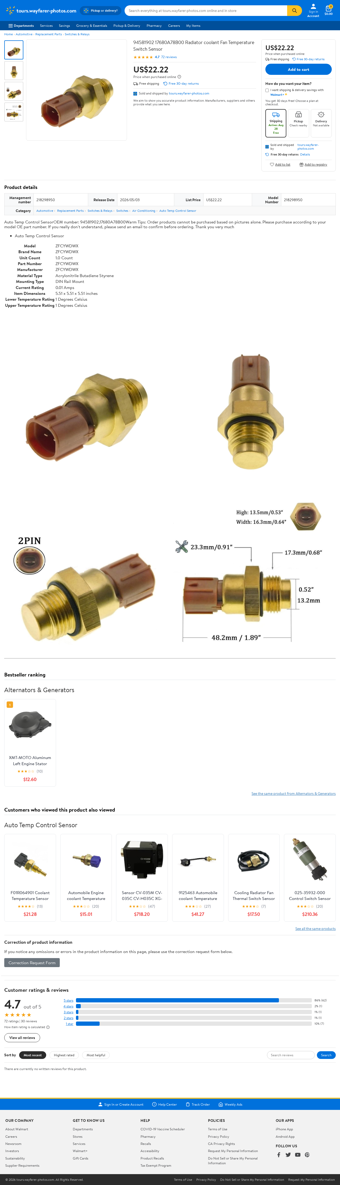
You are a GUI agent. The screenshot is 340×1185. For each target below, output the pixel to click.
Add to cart (298, 69)
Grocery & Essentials (91, 25)
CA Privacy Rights (221, 1143)
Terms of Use (217, 1129)
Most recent (33, 1055)
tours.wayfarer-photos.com (189, 93)
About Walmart (16, 1129)
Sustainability (15, 1158)
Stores (77, 1136)
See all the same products (315, 928)
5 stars (68, 1000)
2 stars (68, 1018)
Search (326, 1055)
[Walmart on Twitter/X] (288, 1155)
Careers (174, 25)
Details (305, 154)
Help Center (167, 1104)
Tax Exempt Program (156, 1165)
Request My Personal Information (233, 1150)
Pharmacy (154, 25)
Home (8, 34)
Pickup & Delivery (126, 25)
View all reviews (22, 1037)
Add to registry (316, 164)
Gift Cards (80, 1158)
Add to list (282, 164)
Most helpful (96, 1055)
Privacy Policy (218, 1136)
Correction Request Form (32, 963)
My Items (193, 25)
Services (46, 25)
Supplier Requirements (22, 1165)
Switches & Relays (77, 34)
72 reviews (169, 57)
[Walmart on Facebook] (279, 1155)
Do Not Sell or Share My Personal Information (252, 1180)
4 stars (68, 1006)
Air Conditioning (143, 210)
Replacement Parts (48, 34)
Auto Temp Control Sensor (177, 210)
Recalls (146, 1143)
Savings (64, 25)
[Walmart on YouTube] (298, 1155)
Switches (122, 210)
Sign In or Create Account (123, 1104)
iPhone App (284, 1129)
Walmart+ (80, 1150)
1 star (69, 1024)
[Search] (294, 10)
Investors (12, 1150)
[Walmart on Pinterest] (307, 1155)
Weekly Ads (233, 1104)
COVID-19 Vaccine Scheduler (163, 1129)
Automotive (24, 34)
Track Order (201, 1104)
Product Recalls (152, 1158)
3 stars (68, 1012)
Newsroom (13, 1143)
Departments (24, 25)
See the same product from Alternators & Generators (294, 793)
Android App (285, 1136)
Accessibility (150, 1150)
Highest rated (64, 1055)
